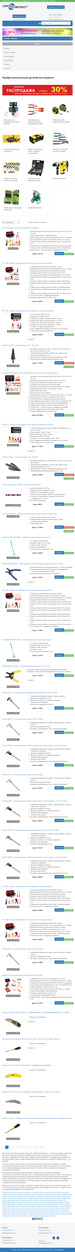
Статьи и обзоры (9, 52)
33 (36, 1147)
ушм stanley (35, 1202)
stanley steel (41, 1208)
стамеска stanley (40, 1196)
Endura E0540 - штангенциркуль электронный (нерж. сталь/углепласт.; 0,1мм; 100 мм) (34, 745)
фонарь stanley (20, 1208)
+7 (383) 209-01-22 (8, 1240)
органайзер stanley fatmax (11, 1202)
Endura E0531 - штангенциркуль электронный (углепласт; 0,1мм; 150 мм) (29, 693)
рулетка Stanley (13, 1194)
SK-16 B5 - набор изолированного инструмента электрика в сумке (27, 886)
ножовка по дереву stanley (60, 1204)
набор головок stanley (50, 1206)
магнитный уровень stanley (55, 1208)
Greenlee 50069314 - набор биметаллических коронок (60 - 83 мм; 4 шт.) (29, 514)
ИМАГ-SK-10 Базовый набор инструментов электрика (22, 975)
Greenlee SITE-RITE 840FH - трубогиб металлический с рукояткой (26, 640)
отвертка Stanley (59, 1192)
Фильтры (37, 44)
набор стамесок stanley (23, 1206)
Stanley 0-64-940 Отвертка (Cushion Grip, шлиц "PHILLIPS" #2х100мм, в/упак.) (31, 1039)
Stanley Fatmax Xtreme (64, 1194)
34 (40, 1147)
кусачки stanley (31, 1208)
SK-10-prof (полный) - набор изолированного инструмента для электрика (30, 373)
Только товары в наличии (37, 222)
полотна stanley (13, 1214)
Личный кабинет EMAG (56, 19)
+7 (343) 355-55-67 (44, 1230)
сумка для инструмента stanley (50, 1214)
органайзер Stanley (37, 1192)
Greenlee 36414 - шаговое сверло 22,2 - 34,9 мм (20, 457)
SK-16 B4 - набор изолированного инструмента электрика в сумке (27, 590)
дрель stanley (25, 1202)
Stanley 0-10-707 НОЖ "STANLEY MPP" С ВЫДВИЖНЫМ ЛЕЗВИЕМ (26, 1065)
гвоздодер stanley (23, 1204)
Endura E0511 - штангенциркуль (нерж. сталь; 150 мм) (22, 719)
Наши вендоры (9, 56)
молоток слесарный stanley (48, 1202)
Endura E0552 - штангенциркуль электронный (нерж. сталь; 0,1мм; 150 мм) (30, 830)
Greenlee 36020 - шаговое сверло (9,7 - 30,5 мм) (20, 345)
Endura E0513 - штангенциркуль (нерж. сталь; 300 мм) (22, 949)
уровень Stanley (7, 1196)
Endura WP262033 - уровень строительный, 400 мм (21, 485)
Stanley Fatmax (11, 1192)
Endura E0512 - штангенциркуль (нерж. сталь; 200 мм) (22, 775)
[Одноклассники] (36, 1219)
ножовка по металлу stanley (51, 1210)
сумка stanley (18, 1196)
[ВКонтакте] (33, 1219)
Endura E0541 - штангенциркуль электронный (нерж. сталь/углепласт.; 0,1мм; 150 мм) (34, 801)
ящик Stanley (49, 1192)
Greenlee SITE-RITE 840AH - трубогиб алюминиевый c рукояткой (26, 537)
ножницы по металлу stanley (17, 1200)
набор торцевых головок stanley (40, 1204)
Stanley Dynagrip (33, 1200)
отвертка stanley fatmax (36, 1198)
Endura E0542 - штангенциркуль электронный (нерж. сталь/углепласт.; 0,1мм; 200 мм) (34, 857)
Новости (6, 48)
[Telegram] (41, 1219)
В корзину (59, 253)
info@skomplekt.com (8, 1233)
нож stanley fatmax (8, 1206)
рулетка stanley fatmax (54, 1196)
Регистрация (58, 17)
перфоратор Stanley (50, 1194)
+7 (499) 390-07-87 (19, 19)
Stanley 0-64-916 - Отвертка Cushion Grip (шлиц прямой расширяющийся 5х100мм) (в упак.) (36, 1118)
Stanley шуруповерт (23, 1192)
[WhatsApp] (39, 1219)
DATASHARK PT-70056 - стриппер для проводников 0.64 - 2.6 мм (26, 666)
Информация (8, 60)
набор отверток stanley (53, 1198)
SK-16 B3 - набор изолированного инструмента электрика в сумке (27, 263)
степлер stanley (22, 1198)
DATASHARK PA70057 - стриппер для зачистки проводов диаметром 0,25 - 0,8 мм (32, 564)
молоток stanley (28, 1196)
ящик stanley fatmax (46, 1200)
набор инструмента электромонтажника (42, 1216)
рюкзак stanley (67, 1214)
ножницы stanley (21, 1212)
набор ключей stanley (51, 1212)
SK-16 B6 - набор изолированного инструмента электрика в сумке (27, 920)
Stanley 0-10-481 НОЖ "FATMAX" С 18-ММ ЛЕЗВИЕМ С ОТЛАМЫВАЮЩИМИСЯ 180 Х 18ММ (35, 1012)
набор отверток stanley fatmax (21, 1210)
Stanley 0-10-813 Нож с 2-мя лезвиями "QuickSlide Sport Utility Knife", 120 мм (30, 1092)
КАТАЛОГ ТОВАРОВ (10, 38)
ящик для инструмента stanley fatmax (15, 1216)
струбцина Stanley (36, 1194)
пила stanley (12, 1204)
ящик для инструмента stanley (29, 1214)
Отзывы (6, 64)
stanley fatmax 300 (8, 1208)
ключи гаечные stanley (36, 1212)
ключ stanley (36, 1210)
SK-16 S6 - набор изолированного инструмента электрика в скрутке (27, 311)
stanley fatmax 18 (59, 1200)
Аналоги (31, 339)
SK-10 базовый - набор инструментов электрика (20, 228)
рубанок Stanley (24, 1194)
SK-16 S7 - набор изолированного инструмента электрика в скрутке (27, 424)
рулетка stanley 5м (65, 1206)
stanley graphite (37, 1206)
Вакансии (7, 68)
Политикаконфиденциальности (45, 1242)
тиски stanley (12, 1198)
